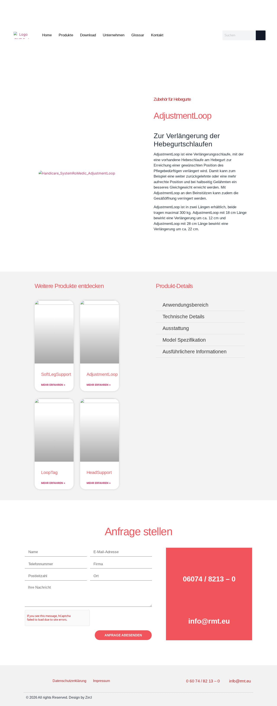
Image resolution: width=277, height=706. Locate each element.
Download (88, 35)
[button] (200, 305)
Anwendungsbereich (185, 305)
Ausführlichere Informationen (195, 351)
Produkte (66, 35)
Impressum (101, 681)
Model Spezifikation (184, 340)
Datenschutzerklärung (69, 681)
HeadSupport (99, 472)
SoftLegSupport (56, 374)
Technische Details (184, 316)
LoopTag (49, 472)
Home (47, 35)
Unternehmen (113, 35)
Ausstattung (176, 328)
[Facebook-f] (229, 697)
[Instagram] (238, 697)
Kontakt (157, 35)
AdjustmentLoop (102, 374)
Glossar (137, 35)
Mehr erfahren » (53, 384)
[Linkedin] (248, 697)
